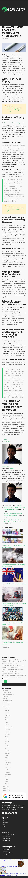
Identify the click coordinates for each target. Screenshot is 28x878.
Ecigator (11, 468)
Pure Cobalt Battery (8, 853)
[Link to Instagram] (6, 813)
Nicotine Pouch (7, 696)
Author (6, 439)
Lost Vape (7, 753)
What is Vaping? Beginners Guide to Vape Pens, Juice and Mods (14, 110)
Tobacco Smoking (7, 700)
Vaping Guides (6, 788)
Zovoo (6, 784)
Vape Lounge (5, 38)
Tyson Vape (8, 767)
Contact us (5, 822)
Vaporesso (8, 774)
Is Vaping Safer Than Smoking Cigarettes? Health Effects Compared (15, 210)
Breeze (7, 710)
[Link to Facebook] (3, 813)
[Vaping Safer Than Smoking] (14, 47)
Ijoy (6, 743)
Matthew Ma (5, 466)
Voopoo (7, 777)
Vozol (6, 779)
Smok (6, 765)
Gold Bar (7, 734)
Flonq (6, 720)
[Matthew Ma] (12, 463)
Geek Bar (7, 729)
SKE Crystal (8, 762)
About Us (5, 820)
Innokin (7, 746)
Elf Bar (6, 713)
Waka (6, 781)
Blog (4, 824)
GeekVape (7, 732)
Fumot (6, 724)
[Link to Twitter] (9, 813)
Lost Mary (7, 750)
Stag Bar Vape (6, 840)
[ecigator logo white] (13, 13)
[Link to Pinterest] (16, 813)
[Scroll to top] (0, 877)
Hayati (6, 736)
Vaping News (6, 790)
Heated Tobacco (7, 692)
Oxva (6, 760)
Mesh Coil (5, 851)
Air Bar (7, 708)
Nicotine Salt (6, 849)
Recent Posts (7, 441)
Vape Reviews (6, 706)
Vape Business (6, 702)
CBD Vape (5, 690)
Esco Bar (7, 717)
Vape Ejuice (8, 772)
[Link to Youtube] (12, 813)
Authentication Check (8, 835)
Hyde (6, 739)
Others (7, 755)
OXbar (6, 758)
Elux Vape (7, 715)
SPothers (5, 698)
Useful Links (6, 855)
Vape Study (6, 786)
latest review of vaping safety (12, 123)
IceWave (7, 741)
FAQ (4, 826)
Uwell (6, 769)
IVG (6, 748)
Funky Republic (9, 727)
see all (19, 505)
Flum (6, 722)
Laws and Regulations (8, 694)
